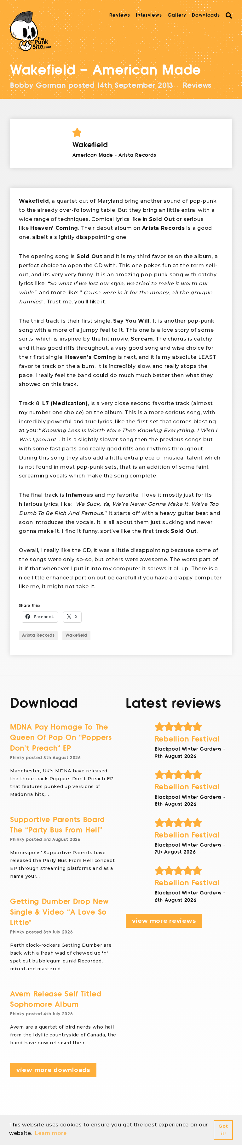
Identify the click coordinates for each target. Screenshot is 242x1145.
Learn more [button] (50, 1133)
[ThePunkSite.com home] (30, 31)
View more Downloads (53, 1070)
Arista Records (38, 635)
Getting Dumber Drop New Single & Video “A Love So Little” (59, 912)
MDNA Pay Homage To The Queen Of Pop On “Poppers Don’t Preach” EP (61, 738)
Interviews (149, 15)
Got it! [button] (223, 1130)
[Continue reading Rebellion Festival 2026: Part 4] (193, 726)
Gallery (177, 15)
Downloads (206, 15)
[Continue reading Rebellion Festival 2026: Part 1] (193, 870)
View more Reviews (164, 920)
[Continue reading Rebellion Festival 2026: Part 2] (193, 822)
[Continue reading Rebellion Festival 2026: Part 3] (193, 774)
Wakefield (76, 635)
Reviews (119, 15)
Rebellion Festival (187, 739)
